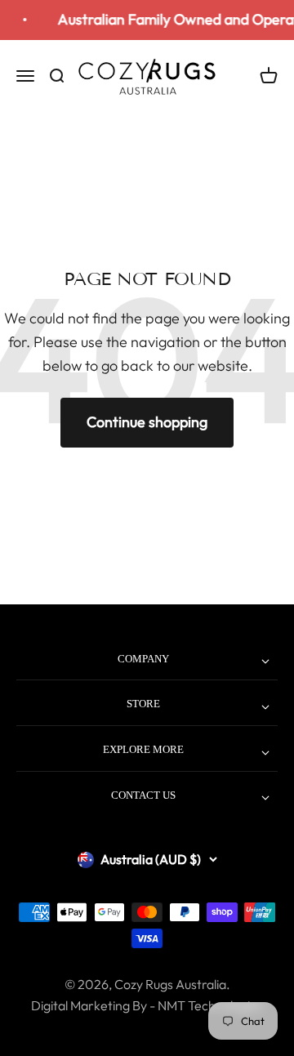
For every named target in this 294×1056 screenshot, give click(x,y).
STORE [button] (143, 703)
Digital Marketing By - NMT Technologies (147, 1005)
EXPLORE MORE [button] (143, 749)
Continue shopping (147, 421)
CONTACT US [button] (143, 795)
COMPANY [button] (143, 659)
